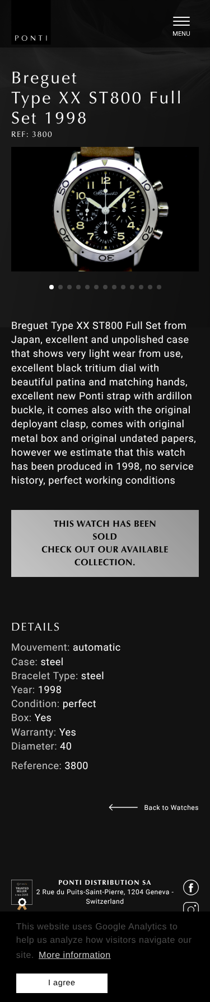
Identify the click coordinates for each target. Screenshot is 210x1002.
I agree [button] (62, 983)
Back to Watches (171, 808)
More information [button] (75, 955)
